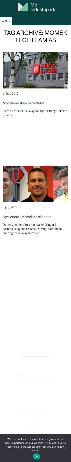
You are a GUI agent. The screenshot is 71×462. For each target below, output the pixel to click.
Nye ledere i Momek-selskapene (27, 217)
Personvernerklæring (35, 354)
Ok (36, 456)
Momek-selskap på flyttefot (23, 103)
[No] (66, 448)
